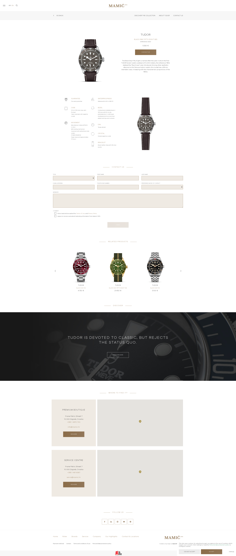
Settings (231, 551)
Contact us (146, 52)
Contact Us (178, 15)
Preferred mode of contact (151, 183)
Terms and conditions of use (81, 543)
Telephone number (103, 183)
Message (56, 192)
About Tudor (164, 15)
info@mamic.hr (74, 427)
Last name (145, 174)
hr (10, 5)
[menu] (4, 5)
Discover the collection (145, 15)
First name (100, 174)
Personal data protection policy (102, 543)
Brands (74, 536)
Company (97, 536)
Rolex (64, 536)
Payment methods (58, 543)
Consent (56, 210)
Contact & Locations (130, 536)
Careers (68, 543)
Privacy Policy (92, 213)
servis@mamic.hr (74, 477)
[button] (55, 271)
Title (54, 174)
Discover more (118, 355)
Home (55, 536)
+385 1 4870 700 (73, 422)
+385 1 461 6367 (73, 472)
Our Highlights (111, 536)
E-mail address (57, 183)
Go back (59, 15)
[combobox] (73, 178)
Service (85, 536)
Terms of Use (80, 213)
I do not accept (189, 551)
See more (74, 434)
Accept (211, 551)
